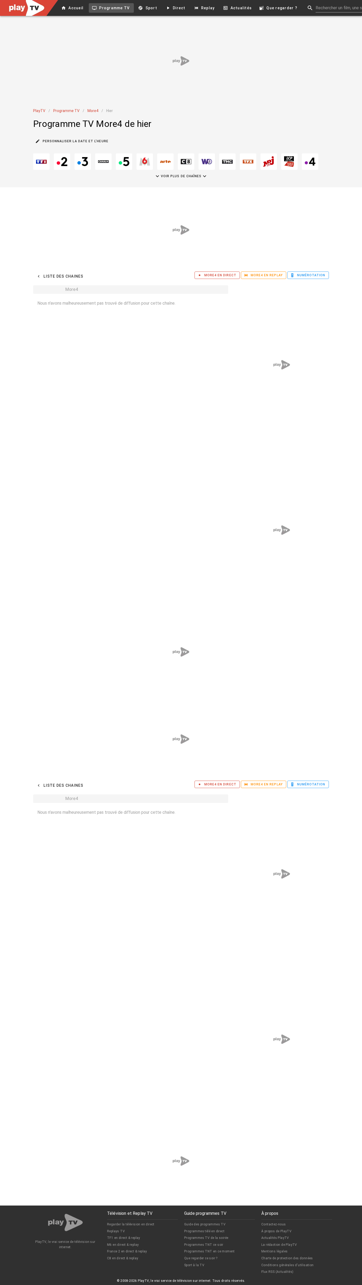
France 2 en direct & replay (127, 1251)
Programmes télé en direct (204, 1231)
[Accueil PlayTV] (65, 1223)
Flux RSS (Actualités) (277, 1272)
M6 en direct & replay (123, 1245)
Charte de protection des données (287, 1258)
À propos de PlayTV (276, 1231)
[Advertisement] (181, 61)
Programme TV (66, 111)
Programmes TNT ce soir (203, 1245)
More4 (92, 111)
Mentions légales (274, 1251)
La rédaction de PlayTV (279, 1245)
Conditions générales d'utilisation (287, 1265)
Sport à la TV (194, 1265)
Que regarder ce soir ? (201, 1258)
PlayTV (39, 111)
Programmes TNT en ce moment (209, 1251)
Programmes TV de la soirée (206, 1238)
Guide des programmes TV (205, 1224)
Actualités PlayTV (275, 1238)
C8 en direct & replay (122, 1258)
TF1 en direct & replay (123, 1238)
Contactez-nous (273, 1224)
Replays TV (116, 1231)
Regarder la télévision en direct (130, 1224)
